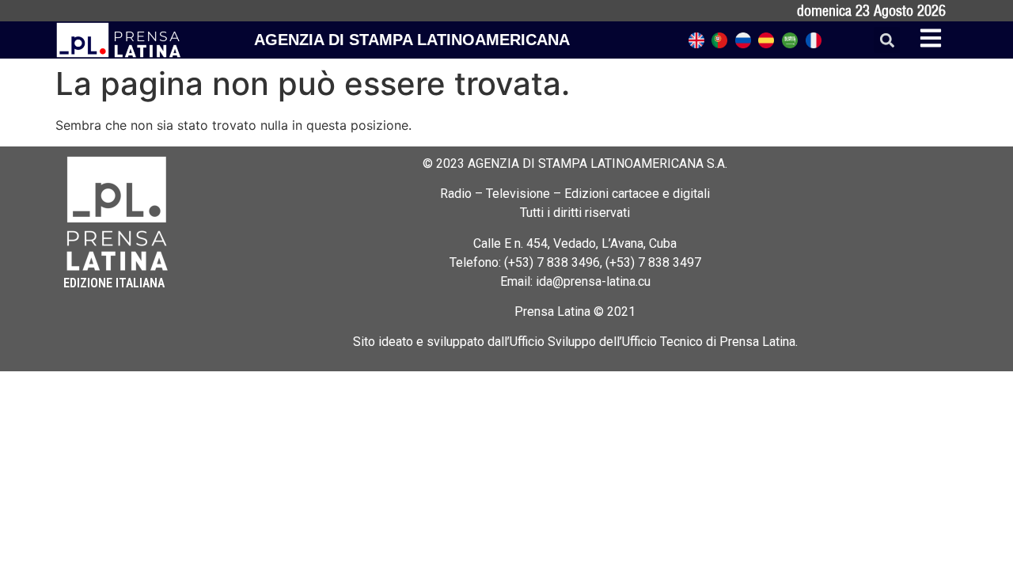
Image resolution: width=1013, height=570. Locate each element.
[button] (887, 40)
